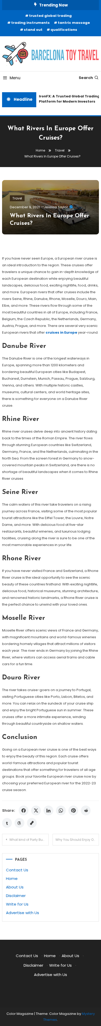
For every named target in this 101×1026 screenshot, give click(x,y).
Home (12, 878)
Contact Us (17, 870)
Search (86, 77)
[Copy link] (32, 823)
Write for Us (17, 904)
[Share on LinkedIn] (48, 810)
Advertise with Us (22, 912)
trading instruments (30, 22)
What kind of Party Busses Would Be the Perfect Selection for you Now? (29, 839)
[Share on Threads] (19, 823)
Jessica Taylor (56, 207)
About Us (15, 887)
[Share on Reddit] (86, 810)
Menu (15, 78)
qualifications (64, 29)
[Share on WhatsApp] (61, 810)
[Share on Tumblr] (7, 823)
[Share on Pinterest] (73, 810)
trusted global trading (50, 15)
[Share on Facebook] (23, 810)
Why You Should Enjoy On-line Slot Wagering (77, 839)
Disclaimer (16, 895)
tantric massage (74, 22)
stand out (33, 29)
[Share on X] (36, 810)
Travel (17, 198)
